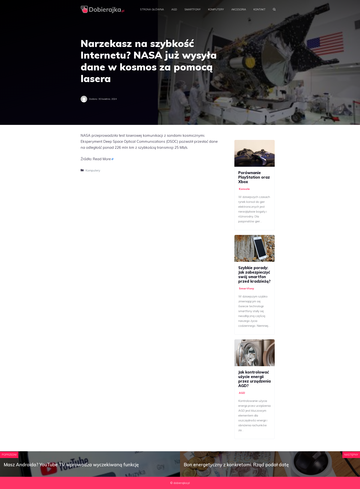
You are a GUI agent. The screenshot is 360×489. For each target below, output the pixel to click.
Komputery (216, 9)
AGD (174, 9)
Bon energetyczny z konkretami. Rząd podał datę (236, 464)
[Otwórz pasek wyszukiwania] (274, 9)
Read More (102, 159)
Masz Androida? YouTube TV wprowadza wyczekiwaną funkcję (71, 464)
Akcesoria (238, 9)
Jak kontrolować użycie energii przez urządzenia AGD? (254, 379)
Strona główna (152, 9)
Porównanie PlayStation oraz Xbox (254, 177)
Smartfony (192, 9)
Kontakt (260, 9)
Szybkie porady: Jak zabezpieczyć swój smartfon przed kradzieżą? (254, 274)
